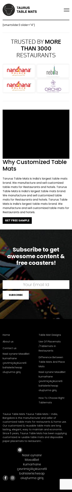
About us (8, 341)
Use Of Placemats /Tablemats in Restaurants (50, 346)
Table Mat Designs (50, 335)
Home (6, 335)
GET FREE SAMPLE (17, 220)
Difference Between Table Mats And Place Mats (52, 362)
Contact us (9, 348)
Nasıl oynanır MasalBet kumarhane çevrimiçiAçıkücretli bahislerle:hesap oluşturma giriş (16, 363)
